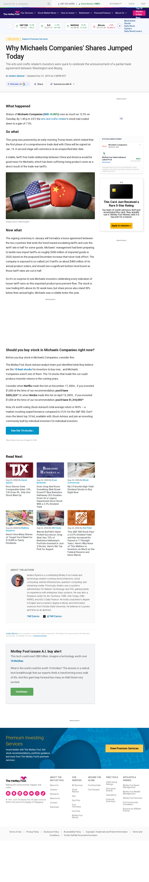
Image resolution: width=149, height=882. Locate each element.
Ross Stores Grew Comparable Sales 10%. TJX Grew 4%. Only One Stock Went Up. (18, 491)
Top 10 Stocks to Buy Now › (139, 13)
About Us (54, 785)
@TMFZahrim (54, 616)
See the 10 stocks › (22, 430)
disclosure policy (39, 636)
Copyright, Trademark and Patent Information (107, 832)
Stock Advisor (75, 790)
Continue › (22, 691)
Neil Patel (87, 528)
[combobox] (26, 3)
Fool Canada (93, 789)
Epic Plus (76, 800)
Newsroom (55, 798)
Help (143, 4)
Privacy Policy (32, 832)
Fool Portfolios (76, 806)
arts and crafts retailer (53, 118)
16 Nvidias (17, 660)
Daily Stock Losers (133, 31)
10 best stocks (23, 369)
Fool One (76, 811)
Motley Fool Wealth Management (131, 792)
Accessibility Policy (72, 832)
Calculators (111, 795)
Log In (131, 4)
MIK (46, 114)
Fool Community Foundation (130, 803)
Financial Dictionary (110, 800)
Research (54, 794)
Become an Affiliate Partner (132, 810)
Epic (74, 796)
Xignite (28, 802)
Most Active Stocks (129, 22)
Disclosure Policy (51, 832)
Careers (53, 789)
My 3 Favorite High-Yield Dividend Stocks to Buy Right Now (81, 489)
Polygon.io (39, 802)
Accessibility (116, 4)
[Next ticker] (119, 26)
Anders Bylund (16, 76)
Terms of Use (15, 832)
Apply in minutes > (121, 225)
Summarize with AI (62, 84)
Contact (53, 803)
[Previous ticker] (9, 26)
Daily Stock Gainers (129, 27)
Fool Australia (94, 785)
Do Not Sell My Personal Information (80, 835)
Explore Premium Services (35, 39)
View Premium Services (124, 748)
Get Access (106, 162)
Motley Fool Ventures (132, 798)
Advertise (54, 807)
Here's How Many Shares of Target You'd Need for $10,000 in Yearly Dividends (19, 538)
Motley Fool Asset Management (131, 786)
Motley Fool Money (77, 816)
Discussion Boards (111, 789)
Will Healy (56, 528)
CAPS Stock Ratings (111, 783)
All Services (77, 785)
